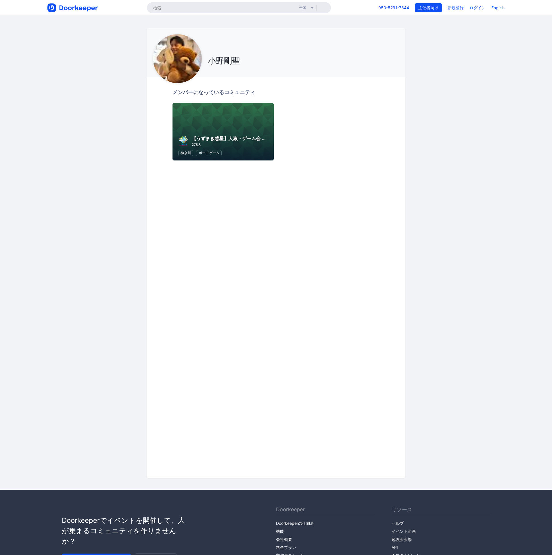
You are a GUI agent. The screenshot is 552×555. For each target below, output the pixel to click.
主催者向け (428, 7)
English (498, 7)
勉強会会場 (402, 539)
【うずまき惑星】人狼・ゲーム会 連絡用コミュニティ (247, 138)
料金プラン (286, 547)
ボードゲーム (209, 153)
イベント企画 (404, 531)
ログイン (477, 7)
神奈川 (186, 153)
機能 (280, 531)
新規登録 (456, 7)
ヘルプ (398, 523)
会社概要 (284, 539)
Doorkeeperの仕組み (295, 523)
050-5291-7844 (393, 7)
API (395, 547)
